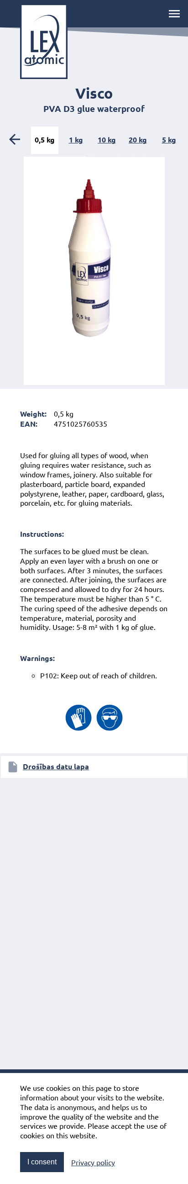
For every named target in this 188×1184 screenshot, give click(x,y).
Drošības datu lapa (56, 766)
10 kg (107, 139)
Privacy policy (93, 1162)
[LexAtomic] (44, 41)
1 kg (76, 139)
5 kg (169, 139)
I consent (42, 1162)
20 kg (138, 139)
